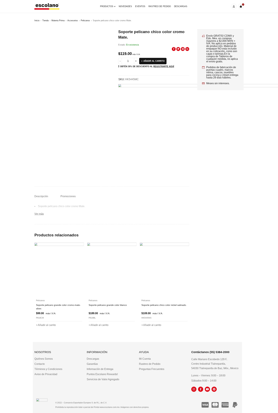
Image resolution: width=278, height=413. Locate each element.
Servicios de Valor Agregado (103, 379)
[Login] (233, 6)
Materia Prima (58, 20)
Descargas (93, 358)
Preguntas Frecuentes (151, 369)
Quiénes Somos (43, 358)
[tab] (41, 196)
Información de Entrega (100, 369)
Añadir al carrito (154, 61)
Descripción (41, 196)
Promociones (68, 196)
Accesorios (72, 20)
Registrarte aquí (163, 66)
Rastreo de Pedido (149, 364)
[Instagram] (193, 389)
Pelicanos (85, 20)
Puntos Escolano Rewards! (102, 374)
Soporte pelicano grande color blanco (108, 305)
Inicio (36, 20)
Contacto (39, 364)
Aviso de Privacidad (45, 374)
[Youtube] (207, 389)
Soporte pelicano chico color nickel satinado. (164, 305)
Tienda (45, 20)
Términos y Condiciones (48, 369)
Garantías (92, 364)
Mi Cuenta (145, 358)
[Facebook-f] (200, 389)
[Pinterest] (214, 389)
